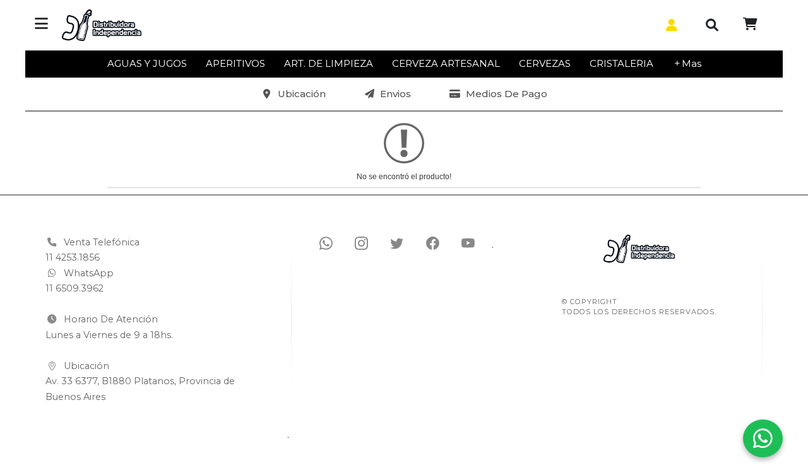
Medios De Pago (506, 94)
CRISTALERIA (621, 63)
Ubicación (302, 94)
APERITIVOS (235, 63)
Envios (395, 94)
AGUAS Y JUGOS (147, 63)
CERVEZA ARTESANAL (446, 63)
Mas (691, 63)
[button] (669, 25)
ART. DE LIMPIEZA (328, 63)
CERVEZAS (545, 63)
